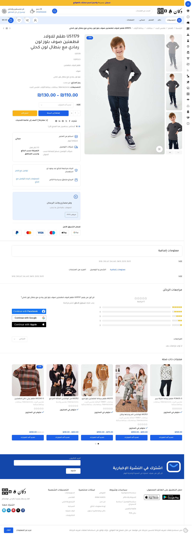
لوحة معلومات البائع (97, 506)
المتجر (170, 28)
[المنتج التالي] (3, 28)
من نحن (102, 502)
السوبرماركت (70, 493)
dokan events (100, 497)
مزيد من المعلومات (23, 530)
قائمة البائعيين (130, 509)
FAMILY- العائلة (135, 418)
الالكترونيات (70, 515)
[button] (178, 152)
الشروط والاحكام (129, 497)
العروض (102, 493)
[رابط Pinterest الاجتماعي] (63, 121)
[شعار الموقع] (170, 11)
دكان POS (132, 513)
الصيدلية (71, 506)
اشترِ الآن (24, 113)
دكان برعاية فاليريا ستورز (96, 511)
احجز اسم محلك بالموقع (84, 3)
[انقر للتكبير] (159, 149)
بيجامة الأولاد (138, 28)
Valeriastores (64, 87)
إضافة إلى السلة (53, 113)
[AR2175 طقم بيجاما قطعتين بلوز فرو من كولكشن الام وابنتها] (97, 380)
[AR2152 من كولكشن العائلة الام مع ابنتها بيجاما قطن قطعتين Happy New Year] (62, 380)
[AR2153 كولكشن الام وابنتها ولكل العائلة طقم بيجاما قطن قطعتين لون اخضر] (132, 388)
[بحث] (54, 11)
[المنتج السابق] (9, 28)
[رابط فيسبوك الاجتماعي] (69, 121)
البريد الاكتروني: (74, 458)
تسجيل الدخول (80, 303)
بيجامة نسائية (177, 405)
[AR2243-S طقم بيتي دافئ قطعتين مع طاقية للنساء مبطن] (28, 380)
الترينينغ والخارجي (68, 502)
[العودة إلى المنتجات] (6, 28)
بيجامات (149, 28)
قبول (9, 530)
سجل (107, 3)
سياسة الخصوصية (128, 493)
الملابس (71, 497)
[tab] (117, 270)
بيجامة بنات (131, 421)
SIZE (78, 105)
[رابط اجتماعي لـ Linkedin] (59, 121)
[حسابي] (35, 20)
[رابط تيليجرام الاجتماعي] (56, 121)
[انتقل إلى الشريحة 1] (98, 443)
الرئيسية (179, 28)
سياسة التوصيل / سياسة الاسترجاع (126, 503)
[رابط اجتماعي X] (66, 121)
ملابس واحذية (61, 402)
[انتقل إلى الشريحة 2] (95, 443)
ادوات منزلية (70, 511)
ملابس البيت (160, 28)
